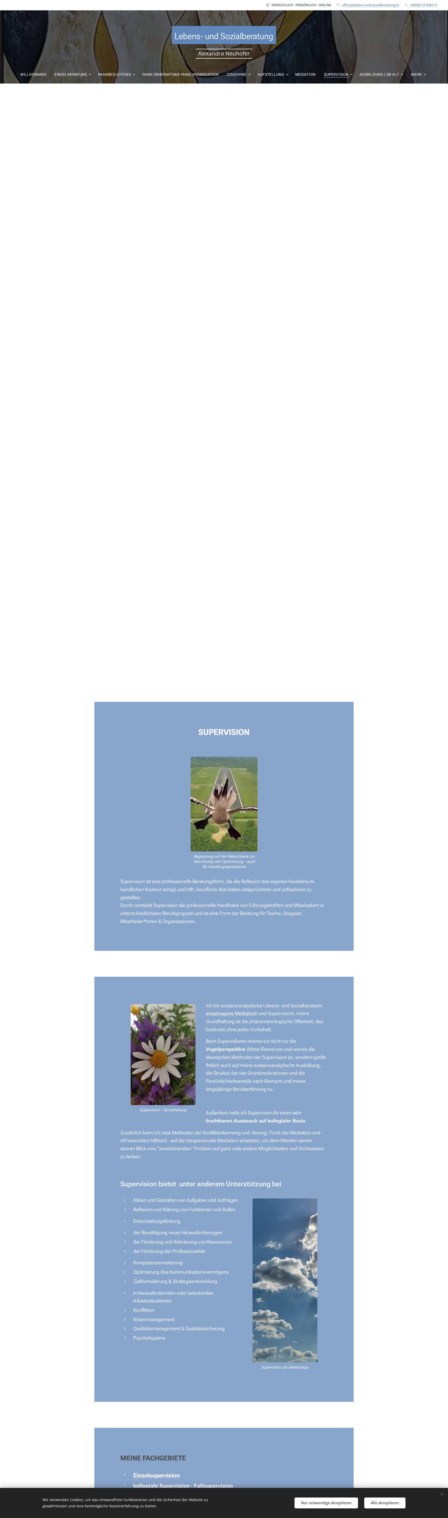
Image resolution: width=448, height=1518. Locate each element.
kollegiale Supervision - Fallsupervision (183, 1485)
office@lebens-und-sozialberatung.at (370, 5)
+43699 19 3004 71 (424, 5)
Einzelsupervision (156, 1475)
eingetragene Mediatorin (232, 1013)
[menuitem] (35, 74)
